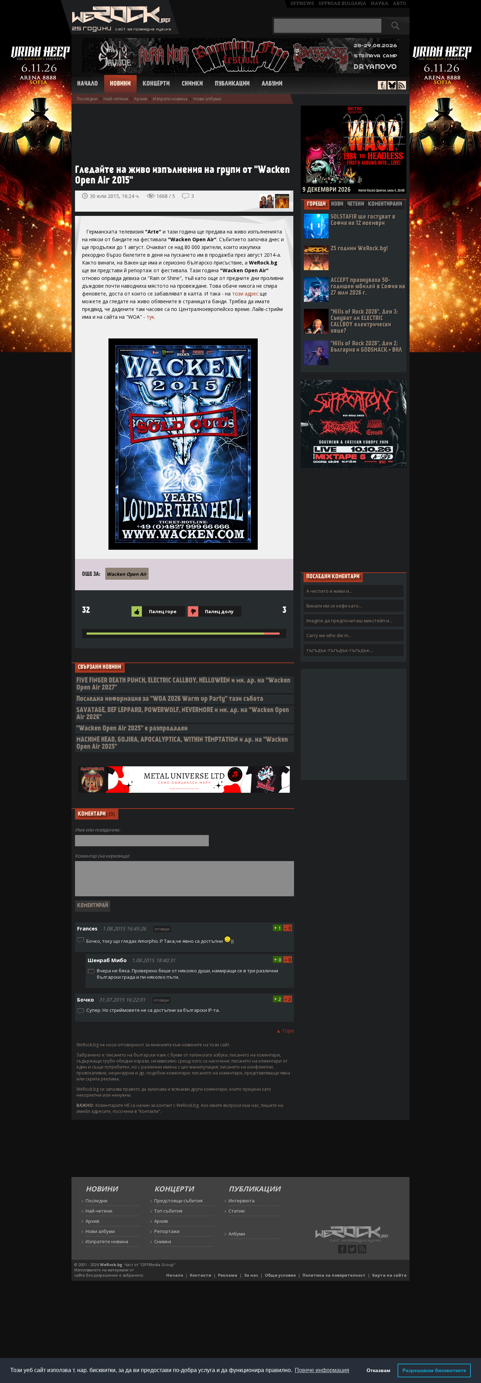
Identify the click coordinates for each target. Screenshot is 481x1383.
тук (150, 316)
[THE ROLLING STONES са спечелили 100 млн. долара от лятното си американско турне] (267, 201)
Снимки (192, 84)
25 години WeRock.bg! (359, 249)
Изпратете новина (107, 1241)
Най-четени (116, 99)
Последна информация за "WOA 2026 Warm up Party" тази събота (169, 699)
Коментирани (385, 204)
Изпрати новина (170, 99)
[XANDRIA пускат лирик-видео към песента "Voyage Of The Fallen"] (282, 201)
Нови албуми (207, 99)
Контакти (200, 1275)
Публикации (232, 84)
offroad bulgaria (342, 3)
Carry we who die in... (328, 635)
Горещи (316, 204)
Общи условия (280, 1275)
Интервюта (242, 1200)
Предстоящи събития (178, 1200)
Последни (87, 99)
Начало (87, 84)
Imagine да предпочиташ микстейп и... (349, 620)
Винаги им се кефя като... (334, 606)
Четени (355, 204)
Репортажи (167, 1231)
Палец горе (162, 611)
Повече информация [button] (322, 1370)
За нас (251, 1275)
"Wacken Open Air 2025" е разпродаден (132, 728)
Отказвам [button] (378, 1370)
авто (399, 3)
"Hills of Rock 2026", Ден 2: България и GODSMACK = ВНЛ (366, 347)
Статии (237, 1211)
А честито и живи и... (329, 591)
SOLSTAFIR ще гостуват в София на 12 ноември (363, 220)
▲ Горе (285, 1030)
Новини (120, 84)
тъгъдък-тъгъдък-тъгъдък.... (340, 650)
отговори (162, 929)
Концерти (156, 84)
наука (379, 3)
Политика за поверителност (334, 1275)
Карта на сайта (389, 1275)
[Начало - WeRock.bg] (120, 32)
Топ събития (168, 1211)
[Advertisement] (180, 131)
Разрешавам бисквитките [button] (434, 1370)
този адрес (245, 293)
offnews (302, 3)
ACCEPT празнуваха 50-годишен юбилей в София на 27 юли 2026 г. (368, 287)
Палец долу (219, 611)
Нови (337, 204)
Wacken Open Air (126, 574)
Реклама (227, 1275)
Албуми (272, 84)
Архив (140, 99)
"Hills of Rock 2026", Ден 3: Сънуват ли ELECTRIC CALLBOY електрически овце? (364, 321)
